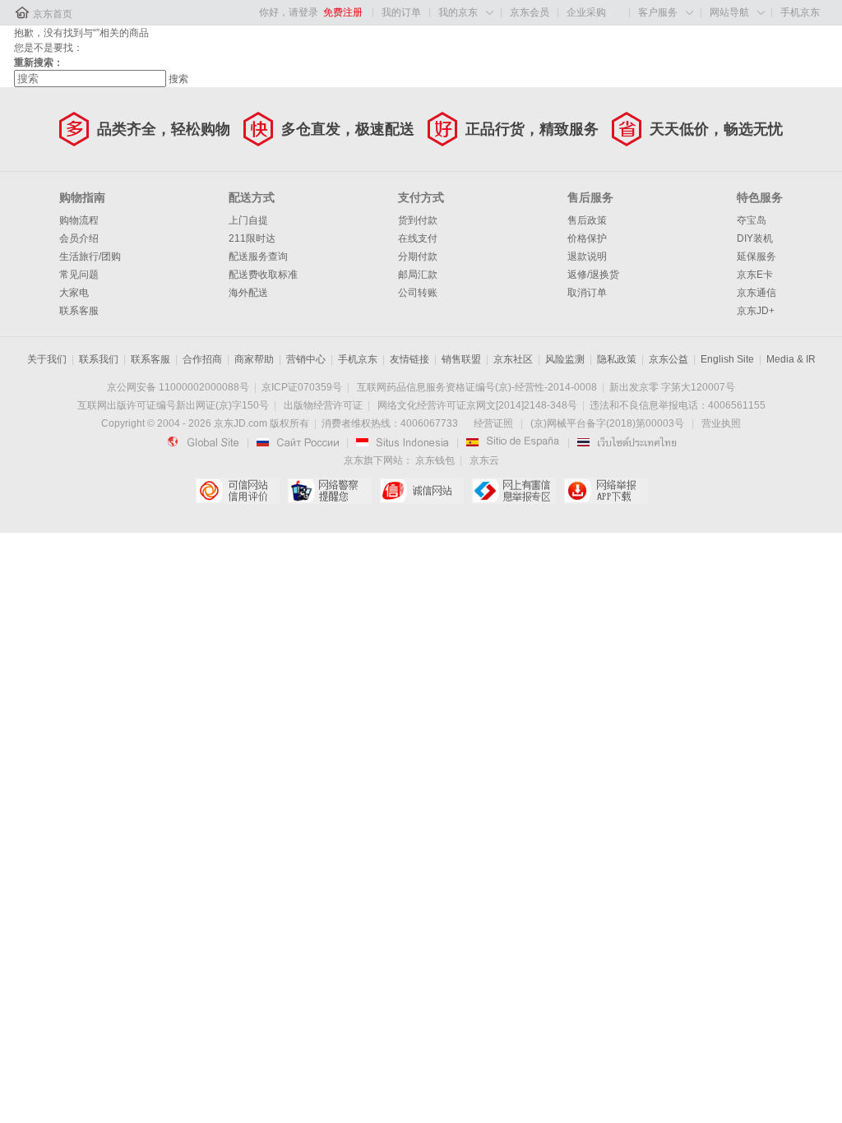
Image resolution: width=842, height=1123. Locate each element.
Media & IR (791, 359)
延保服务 (756, 256)
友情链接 (409, 359)
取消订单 (587, 292)
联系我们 (98, 359)
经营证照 (493, 423)
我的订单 (401, 12)
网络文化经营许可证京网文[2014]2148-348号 (477, 405)
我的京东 (458, 12)
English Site (727, 359)
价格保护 (587, 238)
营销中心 (306, 359)
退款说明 (587, 256)
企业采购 (586, 12)
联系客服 (79, 311)
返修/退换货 (593, 274)
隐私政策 (616, 359)
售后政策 (587, 220)
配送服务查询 (258, 256)
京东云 (484, 460)
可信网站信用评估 (237, 491)
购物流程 (79, 220)
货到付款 (417, 220)
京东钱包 (435, 460)
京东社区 (513, 359)
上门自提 (248, 220)
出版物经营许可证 (323, 405)
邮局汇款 (417, 274)
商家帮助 (254, 359)
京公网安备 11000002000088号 (178, 387)
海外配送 (248, 292)
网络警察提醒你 (329, 491)
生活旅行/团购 (90, 256)
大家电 (74, 292)
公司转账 (417, 292)
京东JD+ (756, 311)
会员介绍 (79, 238)
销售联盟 (461, 359)
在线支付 (417, 238)
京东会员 (529, 12)
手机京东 (800, 12)
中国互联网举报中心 (513, 491)
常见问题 (79, 274)
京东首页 (52, 14)
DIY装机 (755, 238)
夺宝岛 (751, 220)
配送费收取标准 (263, 274)
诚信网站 (421, 491)
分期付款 (417, 256)
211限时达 (252, 238)
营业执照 (721, 423)
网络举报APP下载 (605, 491)
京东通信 (756, 292)
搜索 (178, 79)
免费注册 (343, 12)
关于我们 (47, 359)
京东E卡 (755, 274)
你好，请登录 (288, 12)
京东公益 (668, 359)
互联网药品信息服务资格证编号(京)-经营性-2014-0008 (477, 387)
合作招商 (202, 359)
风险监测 (565, 359)
